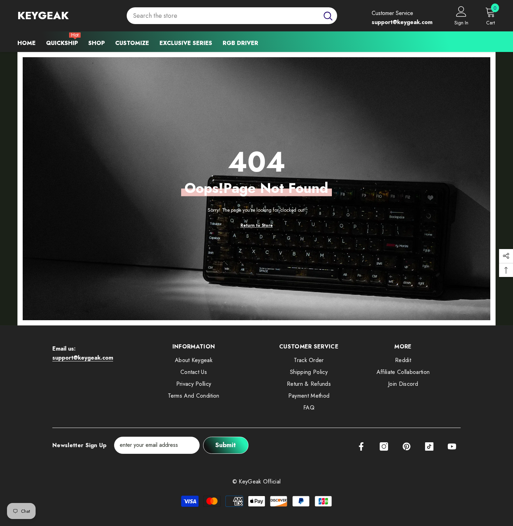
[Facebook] (361, 446)
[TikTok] (429, 446)
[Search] (232, 15)
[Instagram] (384, 446)
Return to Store (256, 225)
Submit (225, 445)
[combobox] (223, 15)
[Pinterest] (406, 446)
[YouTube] (452, 446)
